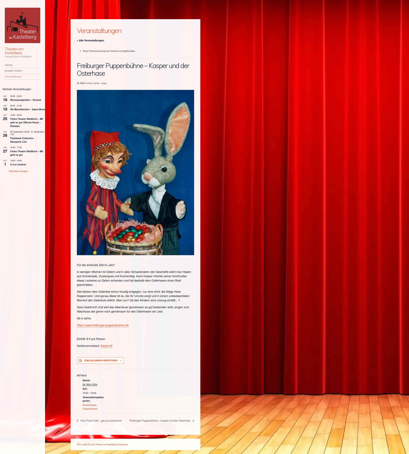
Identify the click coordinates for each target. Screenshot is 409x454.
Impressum (123, 444)
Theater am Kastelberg (14, 50)
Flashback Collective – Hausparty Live (22, 140)
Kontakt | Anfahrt (13, 70)
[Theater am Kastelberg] (22, 25)
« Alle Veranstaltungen (90, 40)
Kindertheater (89, 405)
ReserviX (106, 345)
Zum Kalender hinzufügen (100, 360)
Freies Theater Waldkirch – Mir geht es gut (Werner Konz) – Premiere (26, 122)
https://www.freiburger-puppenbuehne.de (103, 325)
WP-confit (81, 444)
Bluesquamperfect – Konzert (25, 99)
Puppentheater (90, 408)
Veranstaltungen (13, 76)
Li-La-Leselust (18, 164)
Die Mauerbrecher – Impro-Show (27, 109)
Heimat (8, 65)
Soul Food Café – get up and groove (101, 420)
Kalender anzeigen (18, 171)
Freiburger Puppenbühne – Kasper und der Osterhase (160, 420)
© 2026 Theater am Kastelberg (102, 444)
